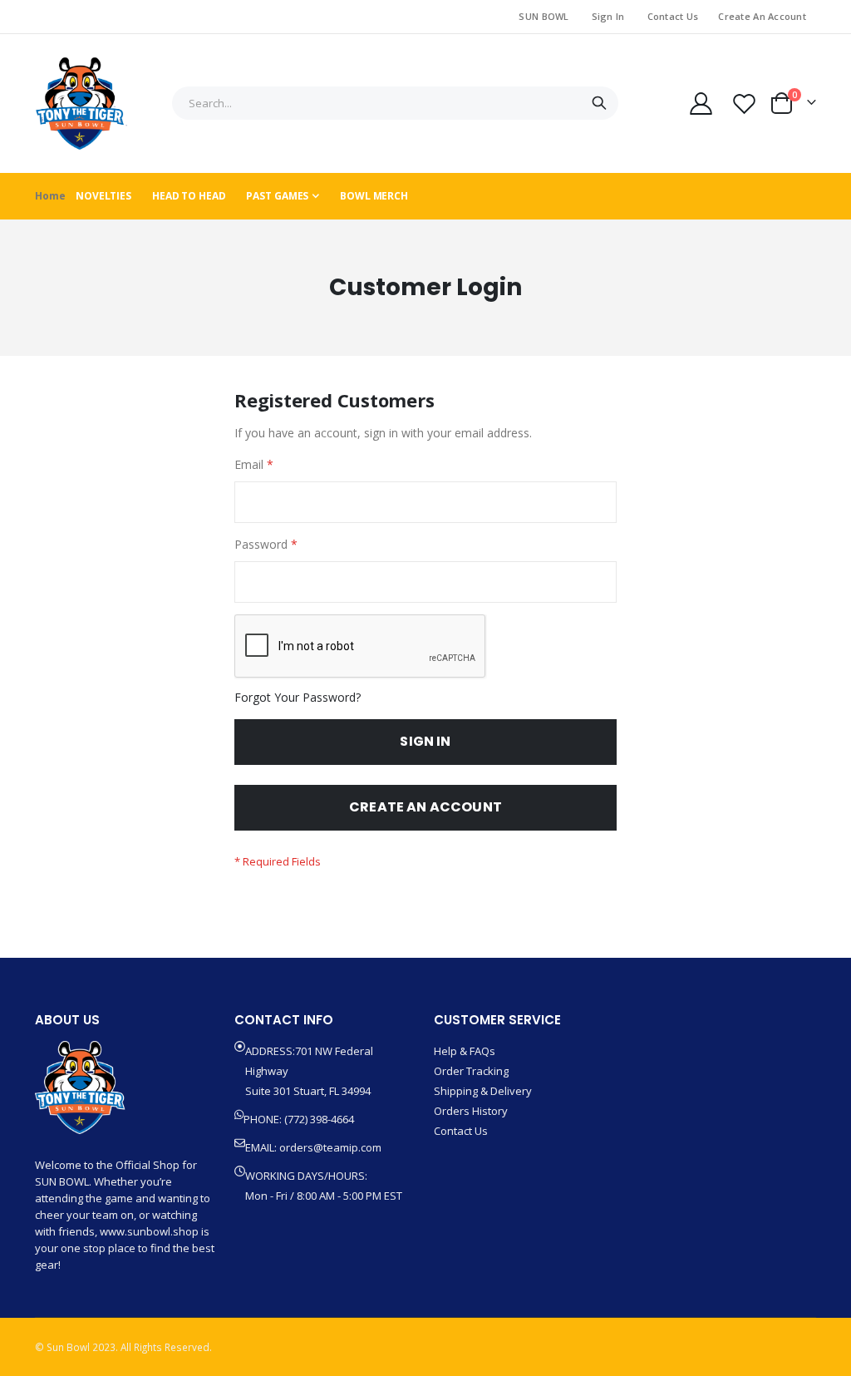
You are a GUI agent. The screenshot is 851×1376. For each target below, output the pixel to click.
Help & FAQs (464, 1050)
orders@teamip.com (330, 1147)
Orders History (471, 1110)
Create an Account (762, 16)
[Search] (599, 103)
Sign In (608, 16)
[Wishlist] (744, 103)
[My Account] (700, 103)
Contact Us (673, 16)
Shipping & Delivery (483, 1090)
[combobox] (395, 103)
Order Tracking (471, 1070)
